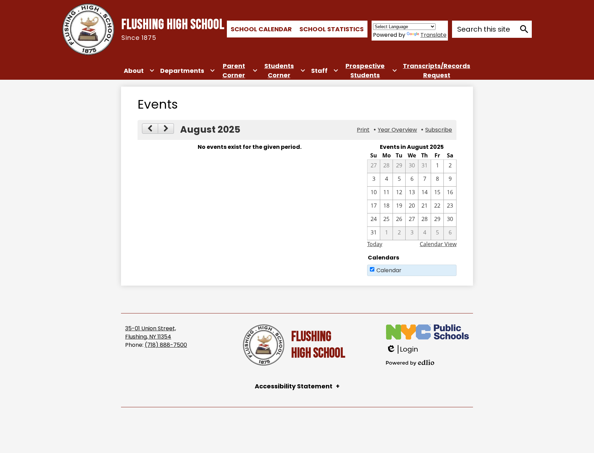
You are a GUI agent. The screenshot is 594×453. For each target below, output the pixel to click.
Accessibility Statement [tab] (293, 386)
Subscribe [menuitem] (438, 130)
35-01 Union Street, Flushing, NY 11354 (150, 332)
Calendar (389, 270)
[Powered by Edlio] (410, 362)
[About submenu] (139, 70)
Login (402, 349)
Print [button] (363, 130)
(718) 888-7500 (166, 345)
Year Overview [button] (397, 130)
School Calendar (261, 29)
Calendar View (438, 244)
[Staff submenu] (324, 70)
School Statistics (331, 29)
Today (374, 244)
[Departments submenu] (187, 70)
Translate (433, 35)
